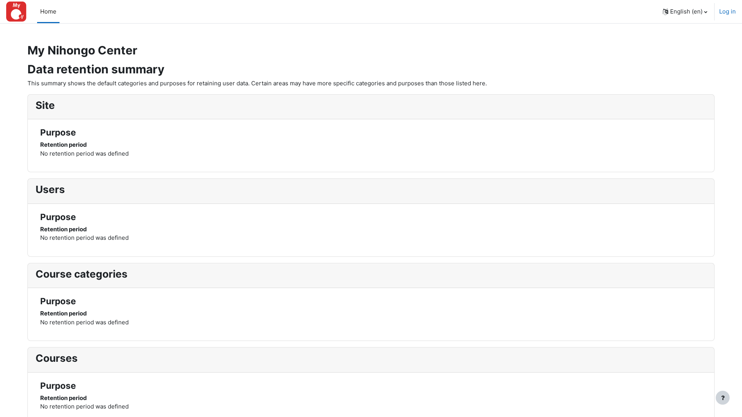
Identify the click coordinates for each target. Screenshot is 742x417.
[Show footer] (723, 398)
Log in (727, 11)
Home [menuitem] (48, 11)
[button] (685, 11)
